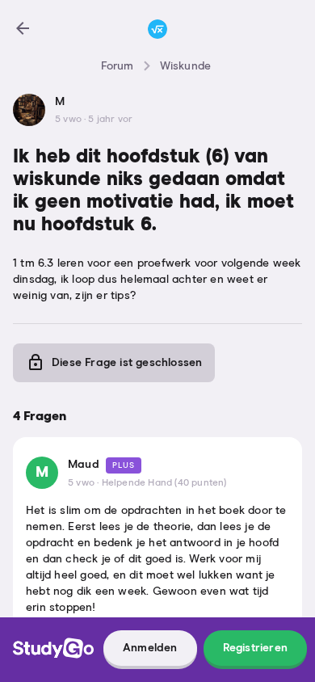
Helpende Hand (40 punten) (164, 483)
